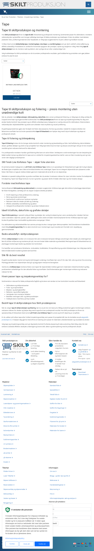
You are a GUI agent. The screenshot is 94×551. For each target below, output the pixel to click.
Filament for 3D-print (57, 421)
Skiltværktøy (7, 494)
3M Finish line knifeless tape (16, 85)
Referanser (54, 480)
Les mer (16, 98)
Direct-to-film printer (10, 426)
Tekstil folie (54, 394)
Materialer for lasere (57, 430)
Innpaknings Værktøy (31, 17)
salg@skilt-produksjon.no (80, 362)
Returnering (54, 489)
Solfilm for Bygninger (57, 408)
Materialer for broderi (57, 426)
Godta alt (42, 544)
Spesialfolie (54, 390)
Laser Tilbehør (8, 476)
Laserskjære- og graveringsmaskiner (16, 403)
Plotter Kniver (8, 471)
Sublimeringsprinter (10, 439)
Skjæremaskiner (9, 399)
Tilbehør (20, 17)
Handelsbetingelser (57, 485)
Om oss (90, 334)
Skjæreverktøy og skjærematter (14, 489)
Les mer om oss (7, 358)
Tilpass (12, 544)
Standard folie (55, 385)
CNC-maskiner (8, 408)
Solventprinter (8, 430)
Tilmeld (54, 523)
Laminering (7, 394)
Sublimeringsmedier (57, 417)
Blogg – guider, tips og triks (59, 476)
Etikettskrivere (8, 412)
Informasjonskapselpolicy (14, 538)
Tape (42, 17)
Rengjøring (7, 503)
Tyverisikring (7, 417)
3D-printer (7, 453)
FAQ (84, 334)
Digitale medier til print (58, 399)
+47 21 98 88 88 (84, 351)
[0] (4, 12)
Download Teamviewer (82, 373)
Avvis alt (27, 544)
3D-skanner (7, 457)
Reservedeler (8, 485)
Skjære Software (9, 480)
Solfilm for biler (55, 403)
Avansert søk (5, 334)
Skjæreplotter (8, 385)
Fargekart (53, 412)
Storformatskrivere (10, 421)
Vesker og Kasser (9, 498)
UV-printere (7, 444)
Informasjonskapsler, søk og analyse (62, 498)
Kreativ (5, 462)
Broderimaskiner (9, 448)
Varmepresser (8, 390)
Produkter (12, 17)
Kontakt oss (16, 334)
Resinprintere (8, 435)
